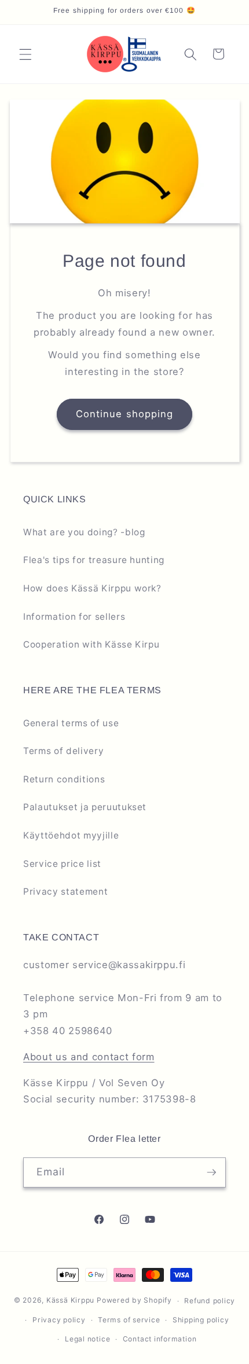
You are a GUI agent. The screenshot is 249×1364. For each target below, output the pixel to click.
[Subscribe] (211, 1172)
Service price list (62, 863)
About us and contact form (89, 1056)
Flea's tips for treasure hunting (93, 559)
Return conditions (64, 779)
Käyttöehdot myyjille (71, 835)
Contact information (160, 1338)
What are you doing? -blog (84, 532)
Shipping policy (201, 1319)
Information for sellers (74, 616)
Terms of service (129, 1319)
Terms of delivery (63, 750)
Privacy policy (59, 1319)
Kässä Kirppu (70, 1300)
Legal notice (87, 1338)
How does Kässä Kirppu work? (92, 588)
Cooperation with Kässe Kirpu (91, 644)
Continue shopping (125, 414)
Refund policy (209, 1300)
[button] (25, 54)
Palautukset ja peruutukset (85, 807)
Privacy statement (65, 891)
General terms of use (71, 723)
